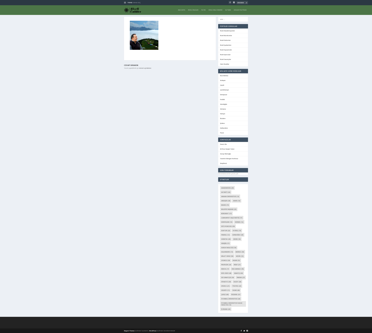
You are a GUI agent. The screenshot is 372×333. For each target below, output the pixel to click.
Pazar (222, 133)
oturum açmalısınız (145, 68)
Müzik (239, 256)
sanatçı (238, 273)
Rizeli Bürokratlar (226, 35)
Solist (237, 282)
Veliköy (225, 290)
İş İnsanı (225, 309)
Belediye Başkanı (228, 209)
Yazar (236, 290)
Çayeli (222, 85)
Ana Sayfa (181, 10)
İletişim (228, 10)
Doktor (225, 230)
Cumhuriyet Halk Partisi (231, 218)
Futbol (237, 230)
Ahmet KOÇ (137, 2)
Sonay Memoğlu (225, 154)
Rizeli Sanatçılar (225, 59)
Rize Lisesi (226, 273)
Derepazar (223, 95)
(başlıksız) (223, 163)
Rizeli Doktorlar (225, 40)
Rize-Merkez (238, 269)
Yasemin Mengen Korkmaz (229, 158)
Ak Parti (225, 192)
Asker (236, 201)
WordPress (152, 331)
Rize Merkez (224, 76)
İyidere (222, 123)
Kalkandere (224, 128)
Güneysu (223, 109)
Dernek (239, 222)
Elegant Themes (129, 331)
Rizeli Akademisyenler (227, 31)
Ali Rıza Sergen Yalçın (227, 149)
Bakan (225, 205)
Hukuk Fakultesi (228, 248)
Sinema (241, 277)
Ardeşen (223, 80)
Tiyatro (236, 286)
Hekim (236, 239)
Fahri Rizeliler (224, 64)
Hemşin (222, 114)
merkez (240, 252)
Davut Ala (223, 144)
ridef (237, 265)
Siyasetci (226, 282)
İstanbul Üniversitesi (230, 299)
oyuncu (225, 260)
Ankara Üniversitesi (230, 196)
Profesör (226, 265)
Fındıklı (222, 99)
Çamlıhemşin (224, 90)
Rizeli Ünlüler (193, 10)
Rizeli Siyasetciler (226, 50)
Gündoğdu (223, 104)
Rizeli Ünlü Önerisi (215, 10)
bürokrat (226, 213)
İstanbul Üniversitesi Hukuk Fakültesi (231, 304)
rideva (225, 269)
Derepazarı (226, 222)
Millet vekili (227, 256)
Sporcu (225, 286)
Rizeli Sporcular (225, 55)
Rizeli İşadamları (225, 45)
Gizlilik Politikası (240, 10)
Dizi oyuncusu (228, 226)
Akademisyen (227, 188)
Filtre (203, 10)
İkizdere (222, 118)
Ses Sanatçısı (227, 277)
